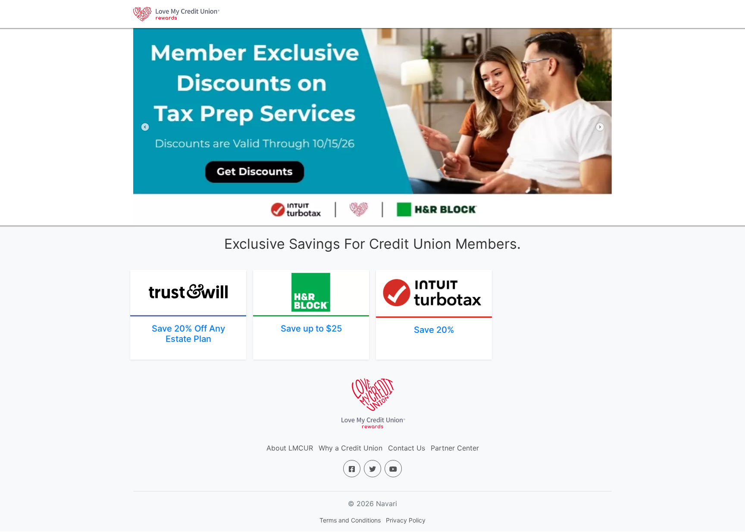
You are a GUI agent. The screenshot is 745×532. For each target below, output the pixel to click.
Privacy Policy (406, 520)
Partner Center (455, 448)
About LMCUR (289, 448)
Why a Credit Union (350, 448)
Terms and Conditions (350, 520)
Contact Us (406, 448)
